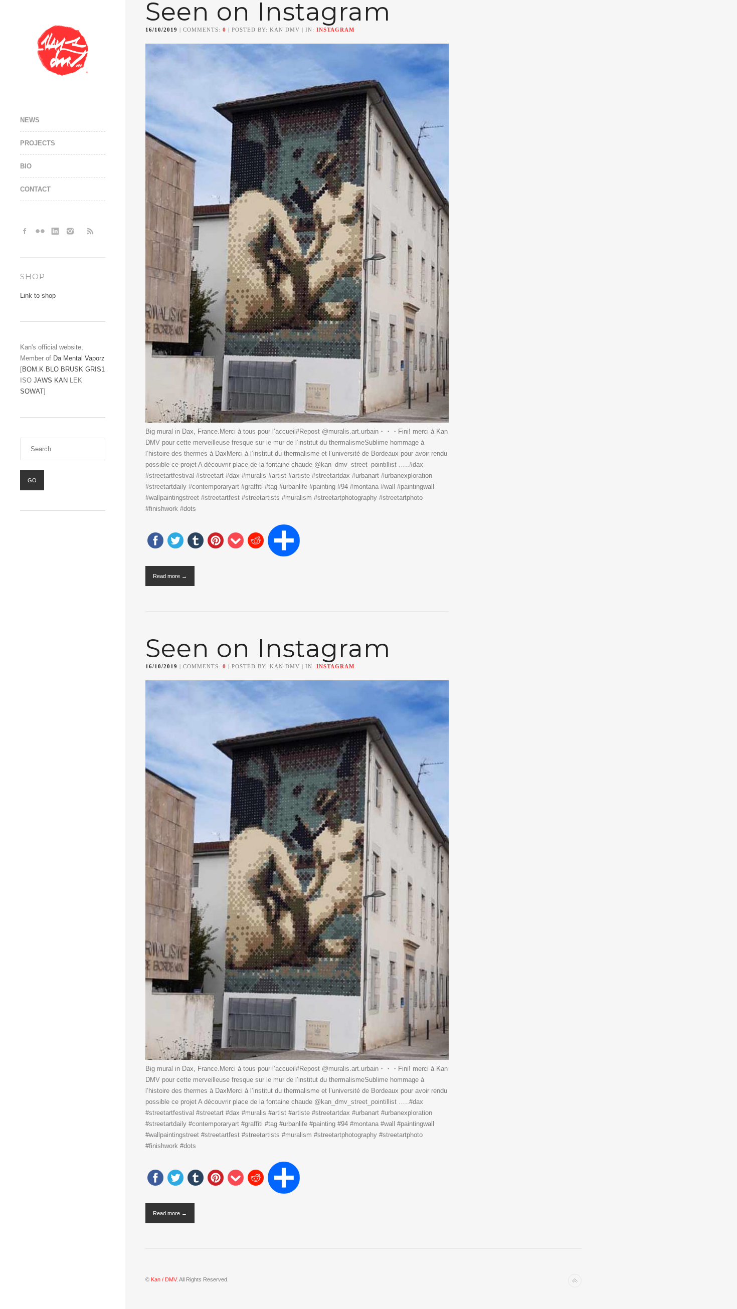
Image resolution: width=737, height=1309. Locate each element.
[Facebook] (155, 541)
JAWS (43, 380)
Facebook (25, 231)
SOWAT (32, 391)
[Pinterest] (216, 541)
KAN (61, 380)
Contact (35, 189)
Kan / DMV (163, 1279)
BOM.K (33, 369)
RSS (90, 231)
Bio (26, 166)
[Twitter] (175, 541)
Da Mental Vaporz (79, 358)
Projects (37, 143)
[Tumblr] (196, 541)
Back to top (575, 1280)
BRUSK (72, 369)
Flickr (40, 231)
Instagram (70, 231)
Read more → (170, 576)
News (30, 120)
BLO (52, 369)
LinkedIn (55, 231)
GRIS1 (95, 369)
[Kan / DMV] (63, 50)
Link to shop (38, 295)
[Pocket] (236, 541)
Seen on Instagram (268, 648)
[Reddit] (256, 541)
